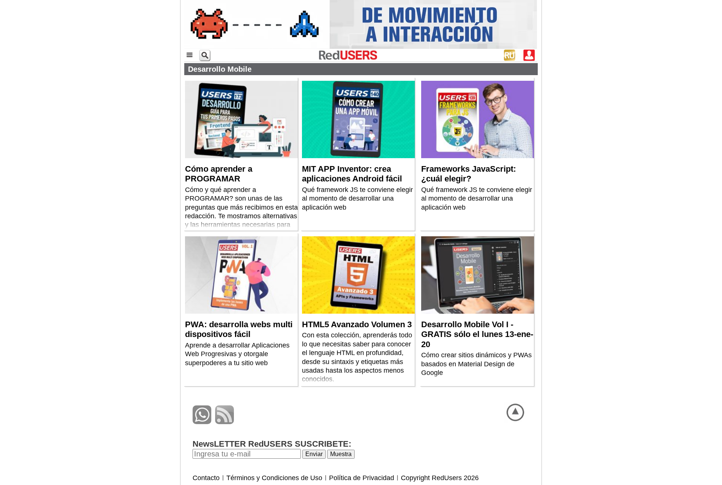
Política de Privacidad (361, 477)
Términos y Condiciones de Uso (274, 477)
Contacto (206, 477)
